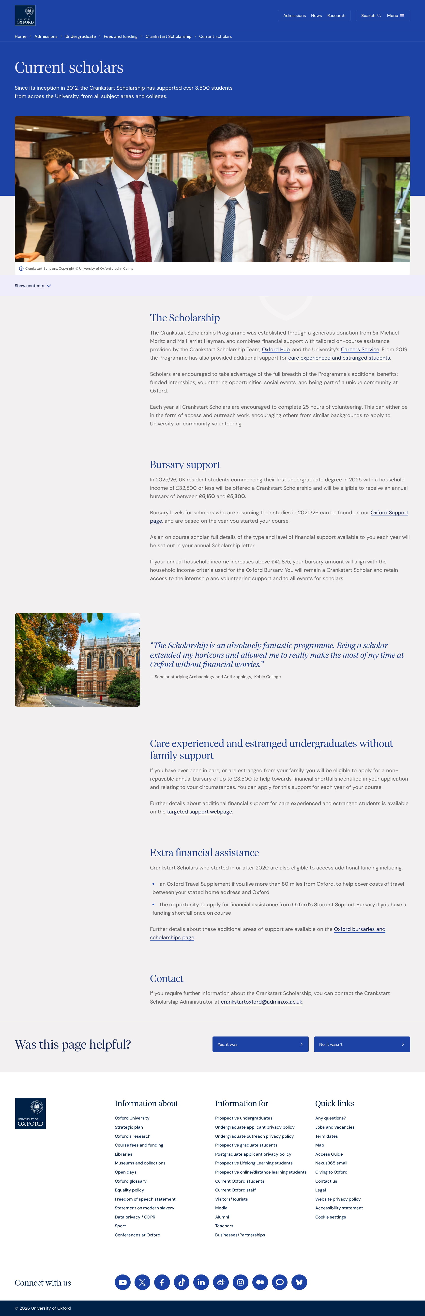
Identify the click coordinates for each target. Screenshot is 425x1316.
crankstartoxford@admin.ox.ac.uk (261, 1001)
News (316, 15)
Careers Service (360, 349)
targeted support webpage (199, 811)
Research (336, 15)
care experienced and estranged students (339, 357)
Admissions (294, 15)
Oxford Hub (276, 349)
